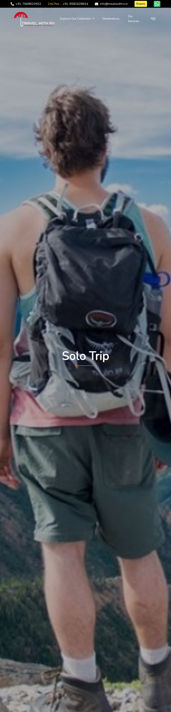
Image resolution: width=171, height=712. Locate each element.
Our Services (133, 18)
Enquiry (140, 3)
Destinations (111, 18)
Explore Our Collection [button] (76, 18)
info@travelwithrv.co (114, 4)
